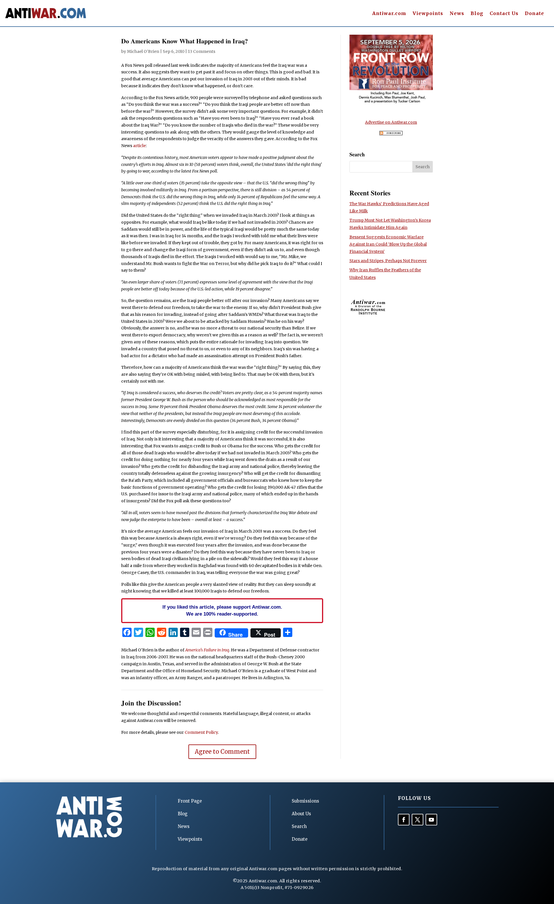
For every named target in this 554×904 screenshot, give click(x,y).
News (457, 13)
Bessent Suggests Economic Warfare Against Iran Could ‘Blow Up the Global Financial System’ (388, 244)
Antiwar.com (389, 13)
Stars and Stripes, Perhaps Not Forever (388, 260)
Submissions (305, 801)
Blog (477, 13)
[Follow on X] (417, 819)
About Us (301, 813)
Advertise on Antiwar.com (391, 122)
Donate (534, 13)
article (139, 145)
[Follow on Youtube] (431, 819)
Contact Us (504, 13)
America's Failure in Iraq (207, 650)
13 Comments (201, 51)
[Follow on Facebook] (403, 819)
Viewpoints (428, 13)
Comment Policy (201, 732)
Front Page (190, 801)
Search (299, 826)
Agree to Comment (222, 751)
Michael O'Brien (143, 51)
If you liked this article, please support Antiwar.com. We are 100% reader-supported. (222, 610)
